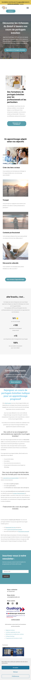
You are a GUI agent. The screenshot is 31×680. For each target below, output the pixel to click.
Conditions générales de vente (13, 632)
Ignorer (22, 4)
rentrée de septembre (13, 4)
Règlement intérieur (10, 630)
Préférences (15, 676)
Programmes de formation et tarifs (14, 638)
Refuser (15, 672)
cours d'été (21, 2)
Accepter (15, 667)
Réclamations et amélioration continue (15, 634)
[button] (27, 8)
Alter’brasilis (8, 403)
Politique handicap (10, 636)
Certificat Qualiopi (15, 619)
